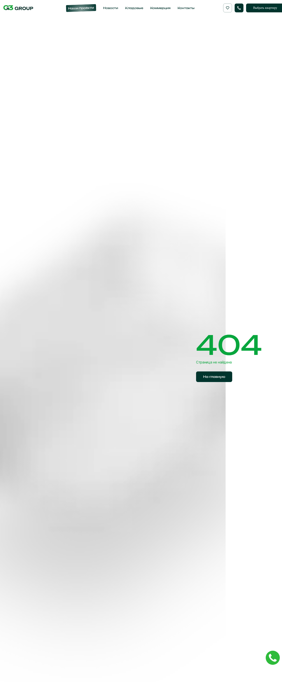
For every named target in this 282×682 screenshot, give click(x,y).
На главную (214, 376)
